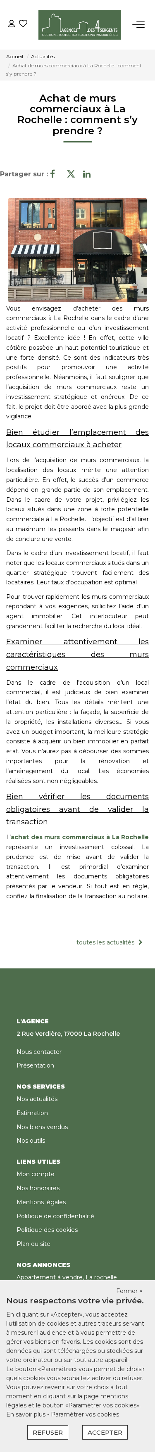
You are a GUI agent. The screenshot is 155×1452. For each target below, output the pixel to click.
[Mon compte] (11, 24)
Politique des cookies (47, 1230)
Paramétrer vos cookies (85, 1414)
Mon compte (36, 1174)
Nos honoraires (38, 1188)
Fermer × (129, 1291)
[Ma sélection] (23, 24)
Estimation (32, 1113)
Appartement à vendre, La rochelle (67, 1277)
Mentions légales (41, 1202)
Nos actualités (37, 1099)
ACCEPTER (105, 1432)
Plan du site (33, 1244)
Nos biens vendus (42, 1127)
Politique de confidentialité (55, 1216)
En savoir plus (26, 1414)
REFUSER (48, 1432)
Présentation (35, 1065)
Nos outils (31, 1140)
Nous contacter (39, 1052)
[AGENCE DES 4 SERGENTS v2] (79, 25)
